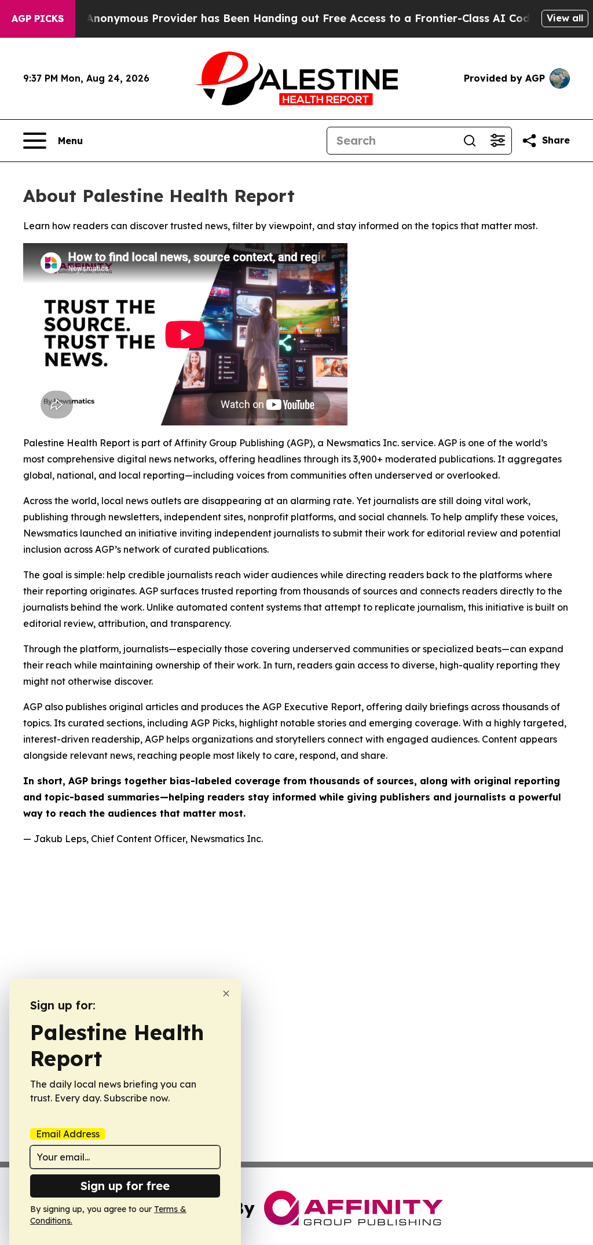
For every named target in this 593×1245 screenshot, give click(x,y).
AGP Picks (38, 18)
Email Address (68, 1134)
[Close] (226, 993)
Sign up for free (125, 1185)
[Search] (470, 140)
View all (565, 18)
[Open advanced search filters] (497, 140)
